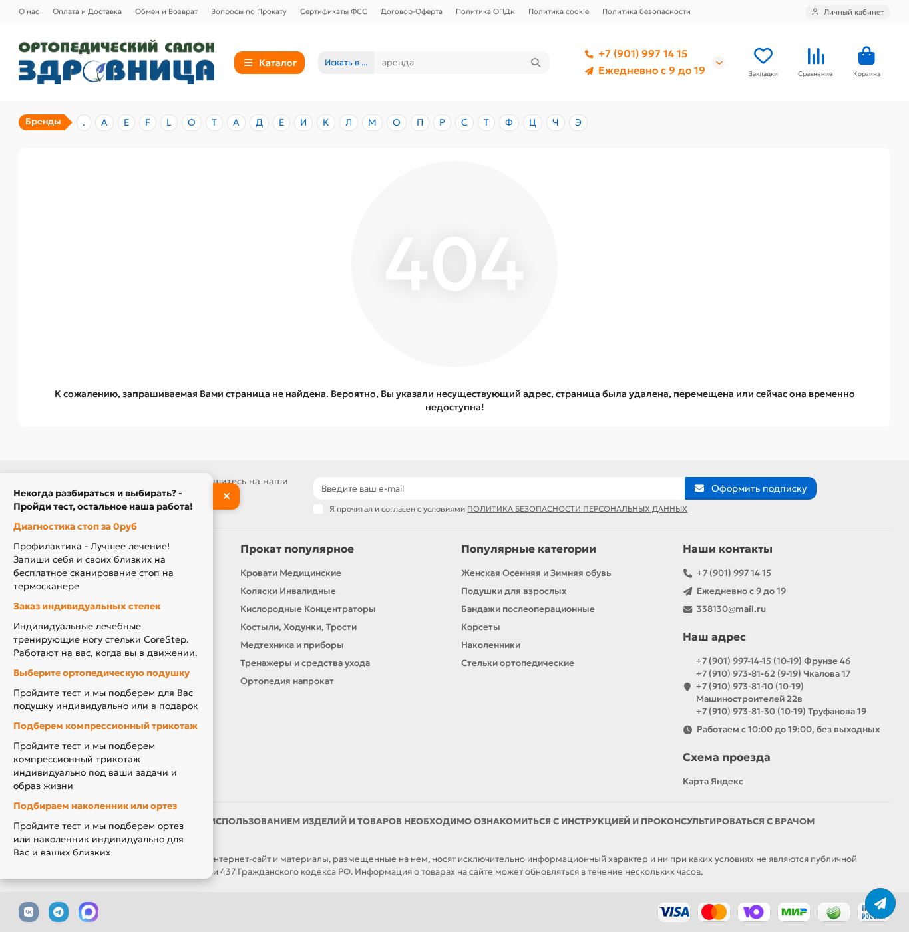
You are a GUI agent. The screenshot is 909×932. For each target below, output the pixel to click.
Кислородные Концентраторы (308, 609)
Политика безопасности (646, 11)
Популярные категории (528, 549)
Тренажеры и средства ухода (305, 663)
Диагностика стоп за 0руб (75, 526)
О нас (29, 11)
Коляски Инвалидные (288, 591)
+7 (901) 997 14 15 (642, 53)
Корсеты (480, 627)
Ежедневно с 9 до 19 (651, 70)
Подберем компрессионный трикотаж (105, 726)
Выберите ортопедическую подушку (101, 673)
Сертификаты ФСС (333, 11)
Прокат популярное (297, 549)
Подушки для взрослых (513, 591)
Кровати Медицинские (290, 573)
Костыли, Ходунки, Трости (298, 627)
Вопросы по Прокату (249, 11)
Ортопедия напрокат (287, 681)
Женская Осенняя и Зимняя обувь (536, 573)
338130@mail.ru (731, 609)
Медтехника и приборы (292, 645)
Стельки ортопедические (517, 663)
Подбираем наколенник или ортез (95, 806)
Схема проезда (727, 757)
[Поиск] (535, 62)
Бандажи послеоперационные (528, 609)
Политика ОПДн (485, 11)
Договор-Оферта (412, 11)
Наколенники (490, 645)
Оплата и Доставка (87, 11)
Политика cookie (558, 11)
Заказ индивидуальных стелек (86, 606)
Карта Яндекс (713, 781)
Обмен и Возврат (166, 11)
